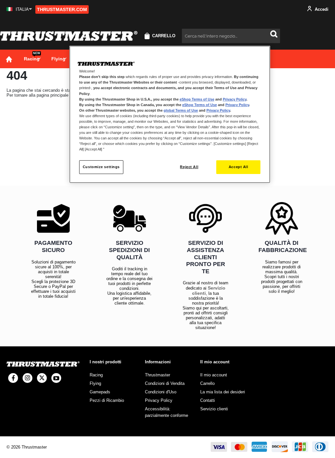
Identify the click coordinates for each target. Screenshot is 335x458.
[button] (19, 9)
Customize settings (101, 167)
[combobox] (231, 36)
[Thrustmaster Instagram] (27, 378)
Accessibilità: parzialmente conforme (166, 412)
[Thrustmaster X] (42, 378)
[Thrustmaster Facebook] (13, 378)
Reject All (189, 167)
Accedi (320, 9)
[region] (169, 114)
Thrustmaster (157, 374)
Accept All (238, 167)
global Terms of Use (181, 110)
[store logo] (68, 36)
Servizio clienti (214, 408)
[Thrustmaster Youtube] (56, 378)
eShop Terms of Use (197, 99)
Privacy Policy (234, 99)
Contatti (207, 400)
